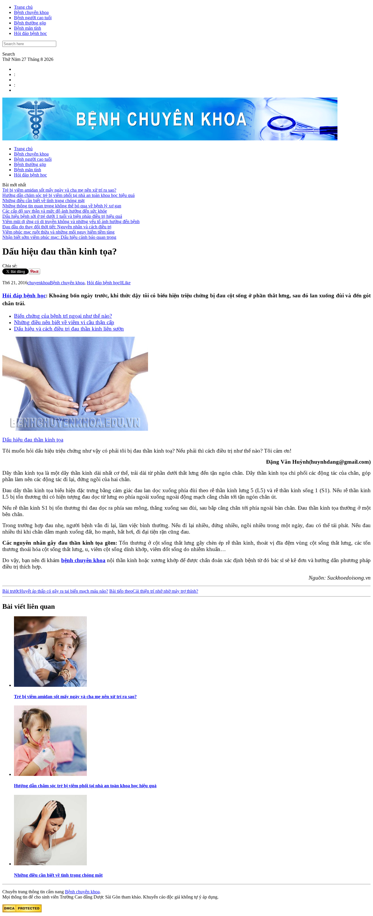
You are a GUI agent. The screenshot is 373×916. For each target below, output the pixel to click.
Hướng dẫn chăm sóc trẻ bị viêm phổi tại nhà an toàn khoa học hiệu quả (68, 195)
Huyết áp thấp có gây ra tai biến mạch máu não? (55, 591)
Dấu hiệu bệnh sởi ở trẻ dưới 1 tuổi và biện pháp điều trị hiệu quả (62, 216)
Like (126, 282)
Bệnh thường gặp (30, 22)
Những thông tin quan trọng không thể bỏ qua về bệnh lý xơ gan (61, 205)
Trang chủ (23, 7)
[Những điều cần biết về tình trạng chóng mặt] (50, 863)
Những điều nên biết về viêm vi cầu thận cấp (64, 322)
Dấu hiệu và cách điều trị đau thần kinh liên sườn (69, 329)
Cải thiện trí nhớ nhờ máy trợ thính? (153, 591)
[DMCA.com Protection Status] (22, 910)
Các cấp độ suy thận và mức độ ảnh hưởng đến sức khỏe (54, 211)
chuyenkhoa (38, 282)
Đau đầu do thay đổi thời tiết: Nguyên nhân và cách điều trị (56, 226)
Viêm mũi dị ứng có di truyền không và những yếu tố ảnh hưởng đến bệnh (71, 221)
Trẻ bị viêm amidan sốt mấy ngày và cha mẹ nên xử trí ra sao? (59, 190)
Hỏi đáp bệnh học (30, 33)
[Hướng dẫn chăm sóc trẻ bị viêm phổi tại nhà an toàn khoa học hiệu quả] (50, 774)
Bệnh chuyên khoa (31, 12)
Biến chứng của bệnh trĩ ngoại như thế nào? (63, 316)
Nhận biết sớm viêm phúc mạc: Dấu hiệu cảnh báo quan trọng (59, 237)
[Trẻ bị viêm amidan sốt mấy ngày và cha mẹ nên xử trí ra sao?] (50, 685)
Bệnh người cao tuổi (33, 17)
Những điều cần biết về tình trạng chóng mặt (43, 200)
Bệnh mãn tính (27, 28)
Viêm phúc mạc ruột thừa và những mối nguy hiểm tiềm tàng (58, 232)
